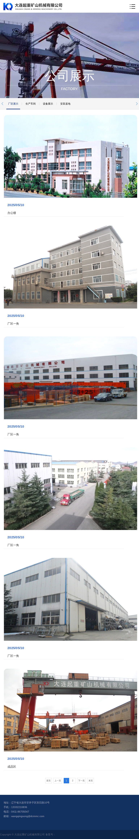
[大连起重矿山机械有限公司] (32, 6)
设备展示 (48, 103)
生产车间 (31, 103)
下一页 (81, 780)
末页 (91, 780)
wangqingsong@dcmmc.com (27, 816)
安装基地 (65, 103)
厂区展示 (13, 103)
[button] (2, 103)
